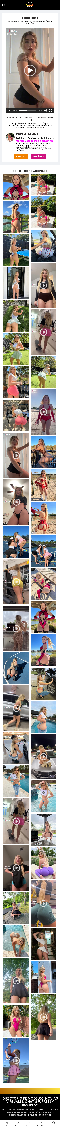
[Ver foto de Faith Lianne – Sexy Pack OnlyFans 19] (43, 684)
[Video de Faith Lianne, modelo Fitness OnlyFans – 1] (16, 868)
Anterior (20, 156)
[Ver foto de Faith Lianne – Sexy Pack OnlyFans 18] (16, 668)
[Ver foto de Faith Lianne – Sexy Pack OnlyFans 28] (43, 944)
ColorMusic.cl (43, 1109)
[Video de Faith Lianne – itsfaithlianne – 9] (16, 582)
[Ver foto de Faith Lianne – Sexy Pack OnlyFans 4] (16, 283)
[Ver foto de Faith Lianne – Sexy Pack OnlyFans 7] (43, 372)
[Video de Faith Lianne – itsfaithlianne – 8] (16, 502)
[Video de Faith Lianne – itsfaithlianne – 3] (43, 411)
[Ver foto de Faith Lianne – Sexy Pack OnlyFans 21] (16, 748)
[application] (30, 70)
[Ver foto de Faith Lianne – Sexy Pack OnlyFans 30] (16, 1021)
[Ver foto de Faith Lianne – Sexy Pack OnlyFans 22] (16, 781)
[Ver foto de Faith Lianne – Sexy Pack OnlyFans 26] (16, 908)
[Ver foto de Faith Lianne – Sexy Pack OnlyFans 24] (43, 830)
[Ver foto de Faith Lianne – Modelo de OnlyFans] (43, 184)
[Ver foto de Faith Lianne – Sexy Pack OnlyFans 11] (43, 485)
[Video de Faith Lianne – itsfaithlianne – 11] (16, 708)
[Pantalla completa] (50, 112)
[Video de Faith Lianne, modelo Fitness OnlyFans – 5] (16, 1060)
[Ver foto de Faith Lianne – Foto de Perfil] (16, 187)
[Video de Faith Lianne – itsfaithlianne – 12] (43, 756)
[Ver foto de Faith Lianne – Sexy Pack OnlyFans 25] (43, 863)
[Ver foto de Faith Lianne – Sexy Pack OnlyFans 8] (16, 382)
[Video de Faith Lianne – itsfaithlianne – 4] (16, 455)
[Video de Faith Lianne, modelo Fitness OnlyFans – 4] (43, 1017)
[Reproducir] (9, 112)
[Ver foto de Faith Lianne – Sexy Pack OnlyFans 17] (43, 650)
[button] (30, 70)
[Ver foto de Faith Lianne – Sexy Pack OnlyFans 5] (16, 316)
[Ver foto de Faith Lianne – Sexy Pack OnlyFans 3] (16, 250)
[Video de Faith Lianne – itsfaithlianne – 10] (16, 628)
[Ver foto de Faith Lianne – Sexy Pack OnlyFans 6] (16, 349)
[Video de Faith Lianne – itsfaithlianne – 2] (43, 332)
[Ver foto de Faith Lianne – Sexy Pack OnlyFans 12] (43, 518)
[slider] (27, 110)
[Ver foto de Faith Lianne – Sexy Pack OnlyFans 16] (43, 617)
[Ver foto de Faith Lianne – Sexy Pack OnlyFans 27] (16, 941)
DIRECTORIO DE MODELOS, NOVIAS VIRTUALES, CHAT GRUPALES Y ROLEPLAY (30, 1101)
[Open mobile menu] (56, 5)
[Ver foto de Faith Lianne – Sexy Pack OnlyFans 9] (16, 415)
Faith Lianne (30, 18)
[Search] (4, 5)
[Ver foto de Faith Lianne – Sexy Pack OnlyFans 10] (43, 452)
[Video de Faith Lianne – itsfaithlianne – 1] (43, 285)
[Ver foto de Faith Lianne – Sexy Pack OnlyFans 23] (43, 796)
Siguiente (38, 156)
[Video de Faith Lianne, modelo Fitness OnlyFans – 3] (16, 980)
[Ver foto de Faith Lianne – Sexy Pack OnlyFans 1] (16, 217)
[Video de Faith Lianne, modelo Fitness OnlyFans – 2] (43, 903)
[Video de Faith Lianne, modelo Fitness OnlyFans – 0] (16, 821)
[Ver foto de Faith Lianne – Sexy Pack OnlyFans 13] (16, 542)
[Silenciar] (45, 112)
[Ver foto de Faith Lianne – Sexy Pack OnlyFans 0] (43, 212)
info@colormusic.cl (39, 1115)
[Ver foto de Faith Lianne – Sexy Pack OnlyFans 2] (43, 246)
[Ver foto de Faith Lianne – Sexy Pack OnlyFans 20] (43, 717)
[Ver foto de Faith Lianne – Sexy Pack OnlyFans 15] (43, 584)
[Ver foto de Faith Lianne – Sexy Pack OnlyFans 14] (43, 551)
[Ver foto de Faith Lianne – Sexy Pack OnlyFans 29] (43, 977)
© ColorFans (9, 1109)
